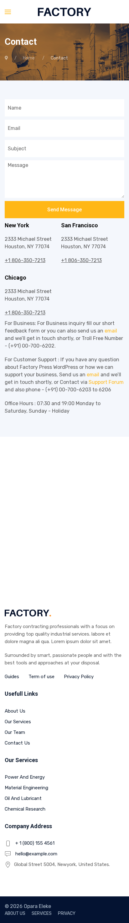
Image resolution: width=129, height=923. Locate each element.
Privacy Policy (79, 676)
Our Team (15, 732)
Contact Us (17, 743)
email (111, 331)
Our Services (18, 721)
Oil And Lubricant (23, 798)
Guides (12, 676)
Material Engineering (26, 788)
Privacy (66, 913)
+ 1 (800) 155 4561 (34, 843)
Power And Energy (25, 777)
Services (42, 913)
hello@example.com (36, 854)
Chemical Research (25, 809)
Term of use (41, 676)
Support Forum (106, 382)
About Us (15, 711)
